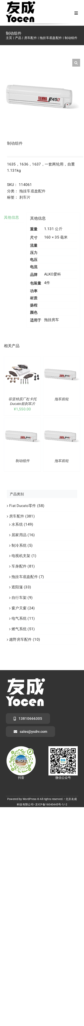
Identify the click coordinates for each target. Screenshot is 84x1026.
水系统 (17, 524)
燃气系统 (19, 629)
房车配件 (16, 516)
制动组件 (22, 461)
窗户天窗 (19, 608)
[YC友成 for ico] (20, 3)
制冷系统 (19, 545)
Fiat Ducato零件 (22, 505)
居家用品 (19, 535)
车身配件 (19, 566)
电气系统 (19, 618)
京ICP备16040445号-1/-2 (51, 804)
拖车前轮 (62, 399)
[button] (76, 63)
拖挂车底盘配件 (32, 191)
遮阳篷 (17, 587)
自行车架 (19, 597)
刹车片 (25, 197)
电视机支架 (21, 555)
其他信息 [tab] (11, 217)
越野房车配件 (20, 639)
